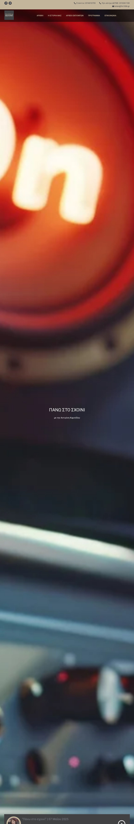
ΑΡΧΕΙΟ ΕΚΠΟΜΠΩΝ (75, 15)
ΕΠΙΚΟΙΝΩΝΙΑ (110, 15)
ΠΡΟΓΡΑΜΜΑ (94, 15)
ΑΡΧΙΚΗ (40, 15)
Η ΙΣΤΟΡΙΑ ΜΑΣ (54, 15)
